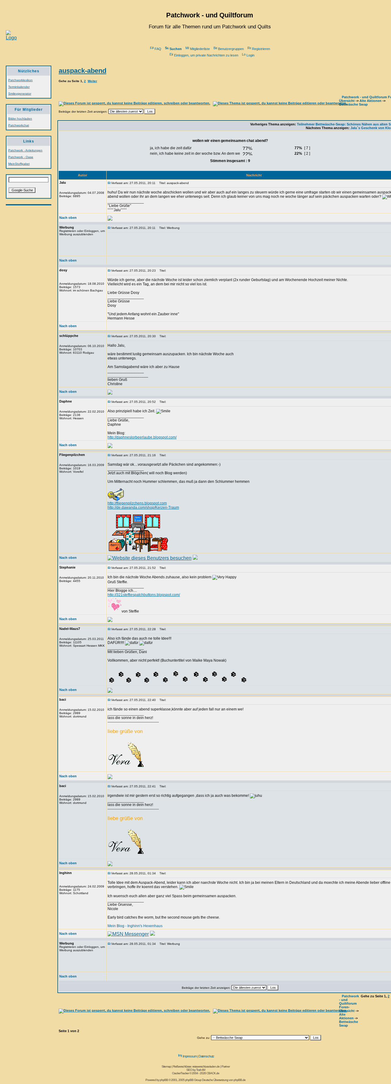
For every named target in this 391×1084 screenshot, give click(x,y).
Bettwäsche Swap (353, 104)
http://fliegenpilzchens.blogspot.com (137, 503)
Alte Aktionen (371, 101)
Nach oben (68, 217)
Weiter (92, 81)
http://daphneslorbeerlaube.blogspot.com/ (142, 437)
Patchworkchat (18, 125)
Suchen (176, 49)
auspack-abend (82, 70)
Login (250, 55)
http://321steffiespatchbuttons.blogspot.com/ (144, 595)
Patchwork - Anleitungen (25, 150)
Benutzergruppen (231, 49)
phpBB (164, 1080)
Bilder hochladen (20, 118)
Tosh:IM (200, 1069)
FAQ (158, 49)
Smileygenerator (19, 93)
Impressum (190, 1056)
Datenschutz (206, 1056)
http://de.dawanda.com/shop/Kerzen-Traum (143, 507)
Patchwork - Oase (20, 157)
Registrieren (261, 49)
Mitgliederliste (200, 49)
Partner (225, 1066)
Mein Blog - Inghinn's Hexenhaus (135, 926)
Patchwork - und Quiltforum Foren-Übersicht (349, 1003)
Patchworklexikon (20, 80)
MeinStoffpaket (19, 163)
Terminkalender (19, 87)
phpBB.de (240, 1080)
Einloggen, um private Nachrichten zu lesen (206, 55)
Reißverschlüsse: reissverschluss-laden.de (196, 1066)
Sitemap (166, 1066)
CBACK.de (212, 1073)
